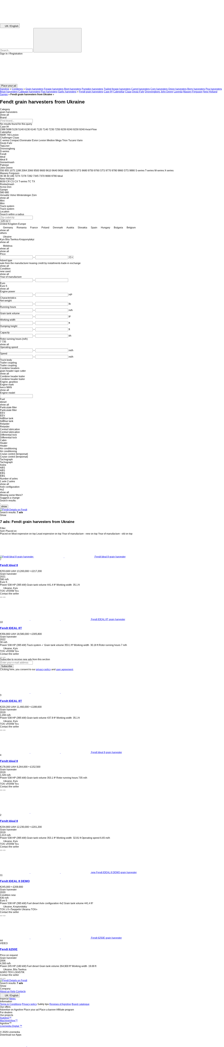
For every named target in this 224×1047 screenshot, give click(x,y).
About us (5, 991)
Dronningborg (152, 91)
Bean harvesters (9, 91)
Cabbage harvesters (29, 91)
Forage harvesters (54, 89)
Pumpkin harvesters (92, 89)
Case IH (108, 91)
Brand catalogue (80, 1004)
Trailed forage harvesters (117, 89)
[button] (112, 69)
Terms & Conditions (10, 1004)
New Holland (210, 91)
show (4, 506)
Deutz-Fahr (138, 91)
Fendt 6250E (9, 949)
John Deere (166, 91)
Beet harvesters (72, 89)
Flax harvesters (49, 91)
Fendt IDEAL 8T (11, 628)
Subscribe (6, 666)
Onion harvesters (177, 89)
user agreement (64, 669)
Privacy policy (29, 1004)
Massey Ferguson (193, 91)
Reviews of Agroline (60, 1004)
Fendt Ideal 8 (9, 565)
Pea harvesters (214, 89)
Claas (128, 91)
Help (12, 991)
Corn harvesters (159, 89)
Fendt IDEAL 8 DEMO (15, 881)
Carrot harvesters (140, 89)
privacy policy (43, 669)
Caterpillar (118, 91)
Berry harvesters (196, 89)
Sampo (4, 94)
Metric (12, 998)
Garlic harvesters (67, 91)
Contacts (21, 991)
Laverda (178, 91)
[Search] (57, 40)
